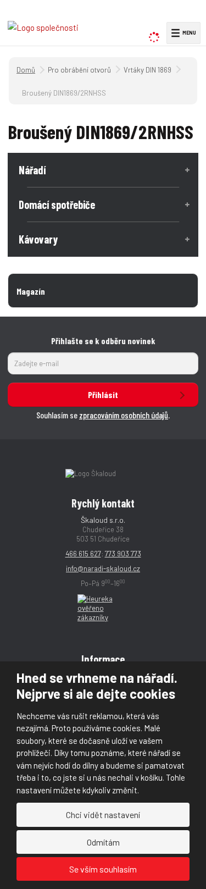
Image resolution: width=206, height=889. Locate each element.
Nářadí (32, 169)
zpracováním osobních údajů (123, 415)
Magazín (30, 291)
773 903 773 (123, 553)
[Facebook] (176, 14)
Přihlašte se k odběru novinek (103, 340)
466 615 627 (83, 553)
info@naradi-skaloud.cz (103, 568)
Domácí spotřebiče (57, 204)
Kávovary (38, 239)
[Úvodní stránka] (43, 27)
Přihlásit (103, 394)
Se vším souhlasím (103, 869)
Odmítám (103, 842)
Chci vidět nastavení (103, 814)
